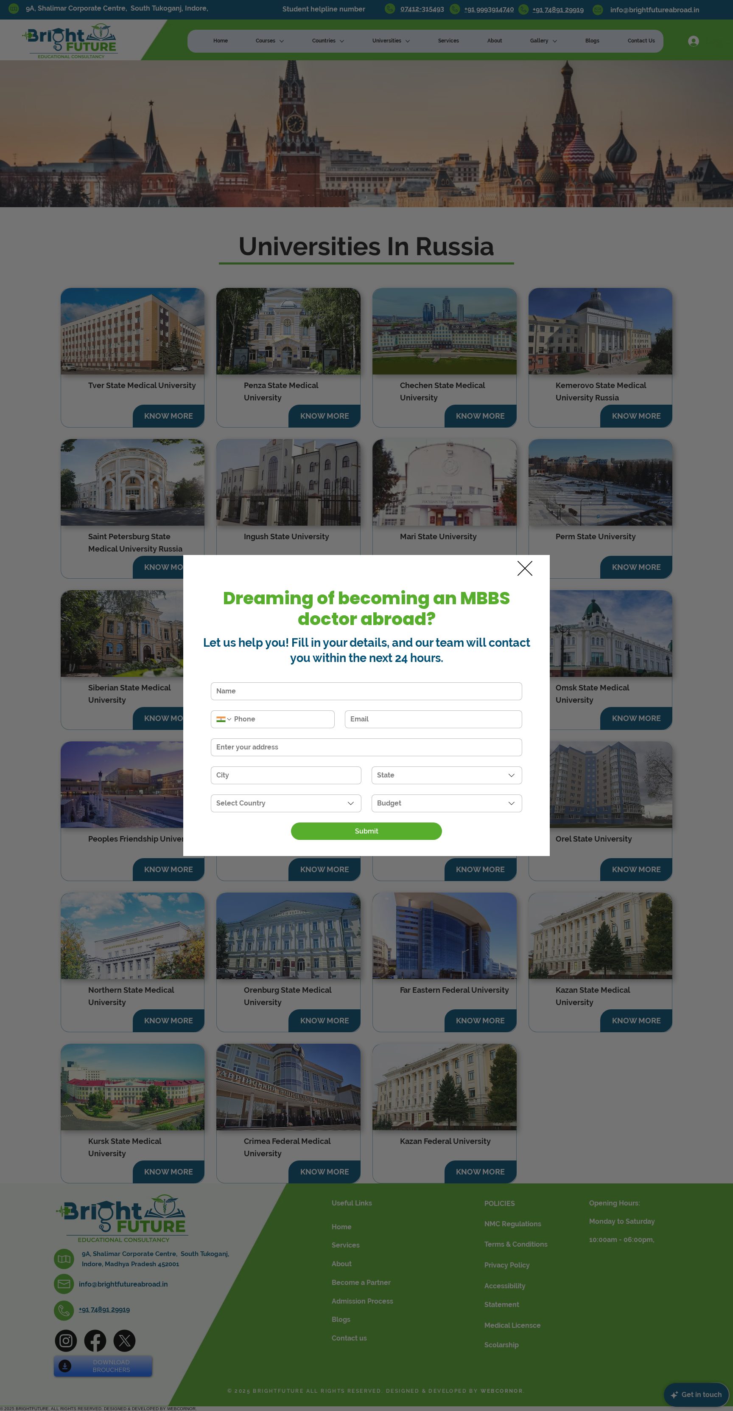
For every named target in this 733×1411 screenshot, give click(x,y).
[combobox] (447, 775)
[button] (525, 569)
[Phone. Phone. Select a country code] (224, 719)
